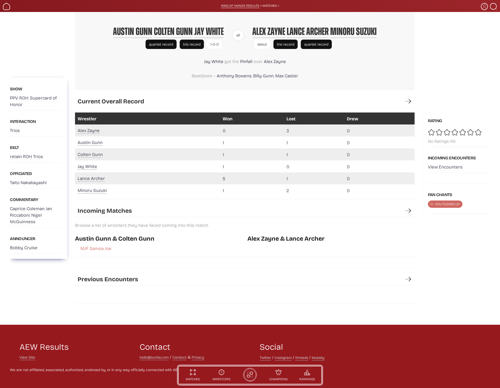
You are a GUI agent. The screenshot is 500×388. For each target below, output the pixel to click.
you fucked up (447, 204)
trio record (192, 44)
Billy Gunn (263, 75)
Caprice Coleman (27, 208)
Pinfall (246, 61)
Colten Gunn (173, 31)
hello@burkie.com (154, 357)
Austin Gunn (132, 31)
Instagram (283, 357)
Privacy (198, 357)
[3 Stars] (447, 132)
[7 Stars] (479, 132)
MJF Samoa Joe (95, 248)
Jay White (209, 31)
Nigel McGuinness (26, 218)
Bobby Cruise (24, 247)
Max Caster (286, 75)
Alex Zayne (268, 31)
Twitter (265, 357)
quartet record (161, 44)
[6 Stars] (471, 132)
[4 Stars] (455, 132)
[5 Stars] (463, 132)
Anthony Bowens (234, 75)
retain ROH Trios (26, 156)
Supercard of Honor (33, 101)
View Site (27, 357)
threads (301, 357)
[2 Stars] (439, 132)
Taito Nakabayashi (28, 182)
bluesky (318, 357)
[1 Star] (432, 132)
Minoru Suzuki (353, 31)
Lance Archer (308, 31)
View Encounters (445, 167)
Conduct (179, 357)
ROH (23, 98)
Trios (15, 130)
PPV (14, 98)
